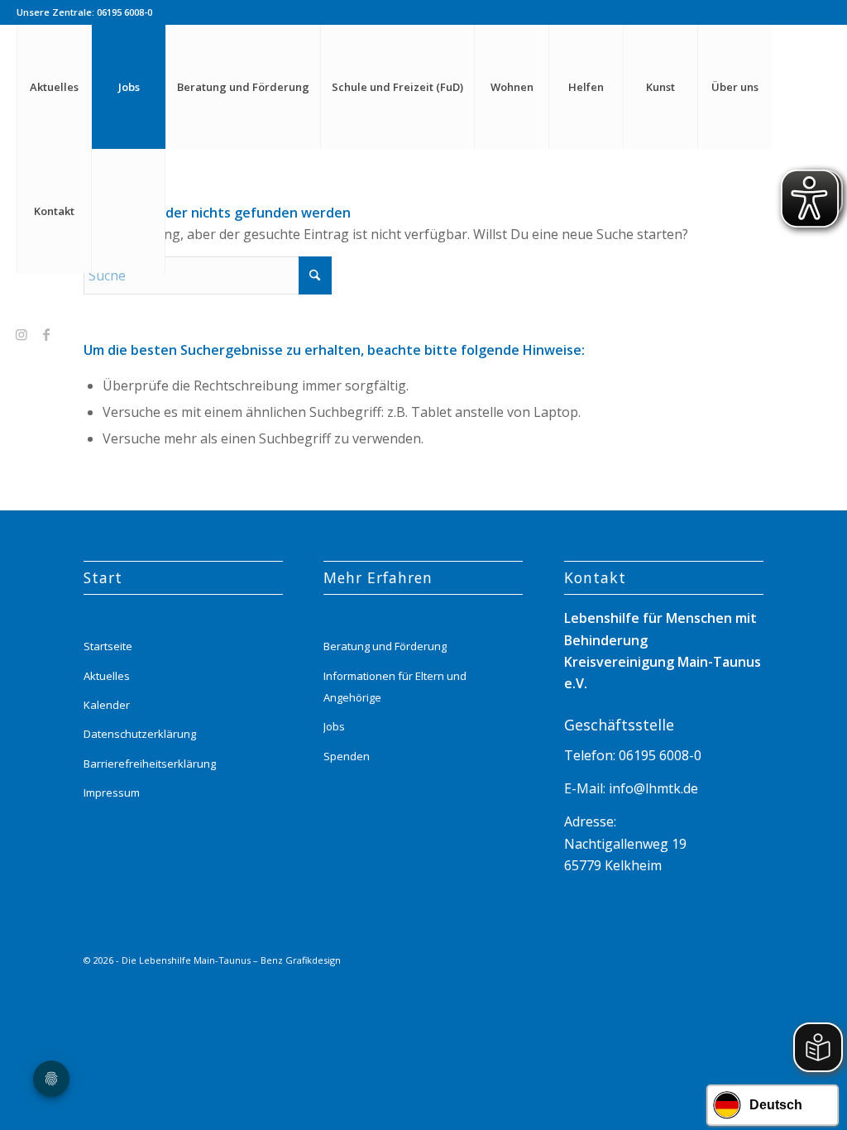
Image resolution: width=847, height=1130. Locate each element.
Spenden (346, 756)
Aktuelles (107, 675)
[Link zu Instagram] (21, 334)
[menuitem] (54, 87)
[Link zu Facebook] (46, 334)
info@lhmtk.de (651, 788)
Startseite (108, 646)
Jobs (334, 726)
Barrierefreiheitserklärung (150, 763)
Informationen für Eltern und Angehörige (395, 686)
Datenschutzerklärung (140, 733)
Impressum (112, 792)
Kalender (107, 704)
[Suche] (128, 211)
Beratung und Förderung (385, 646)
